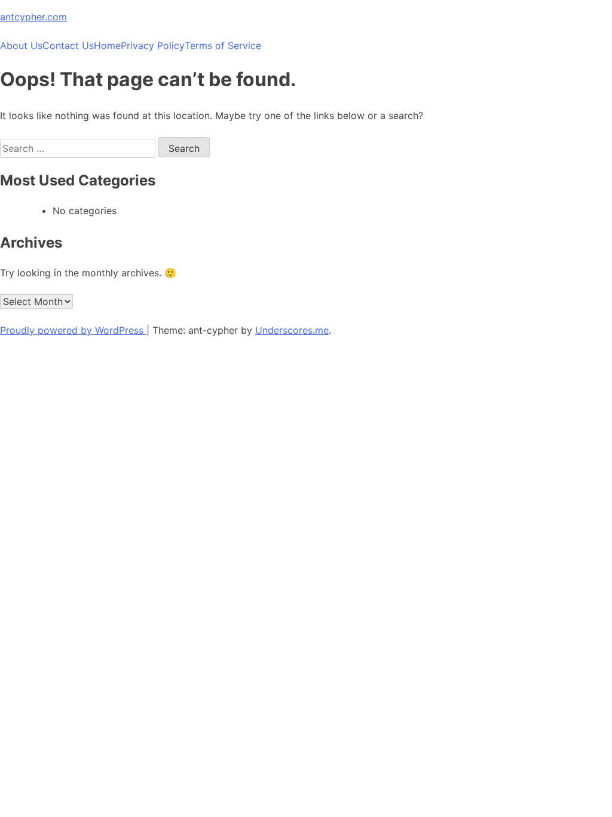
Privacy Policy (153, 45)
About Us (21, 45)
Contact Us (68, 45)
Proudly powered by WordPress (73, 330)
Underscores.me (292, 330)
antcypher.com (33, 17)
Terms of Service (223, 45)
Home (107, 45)
